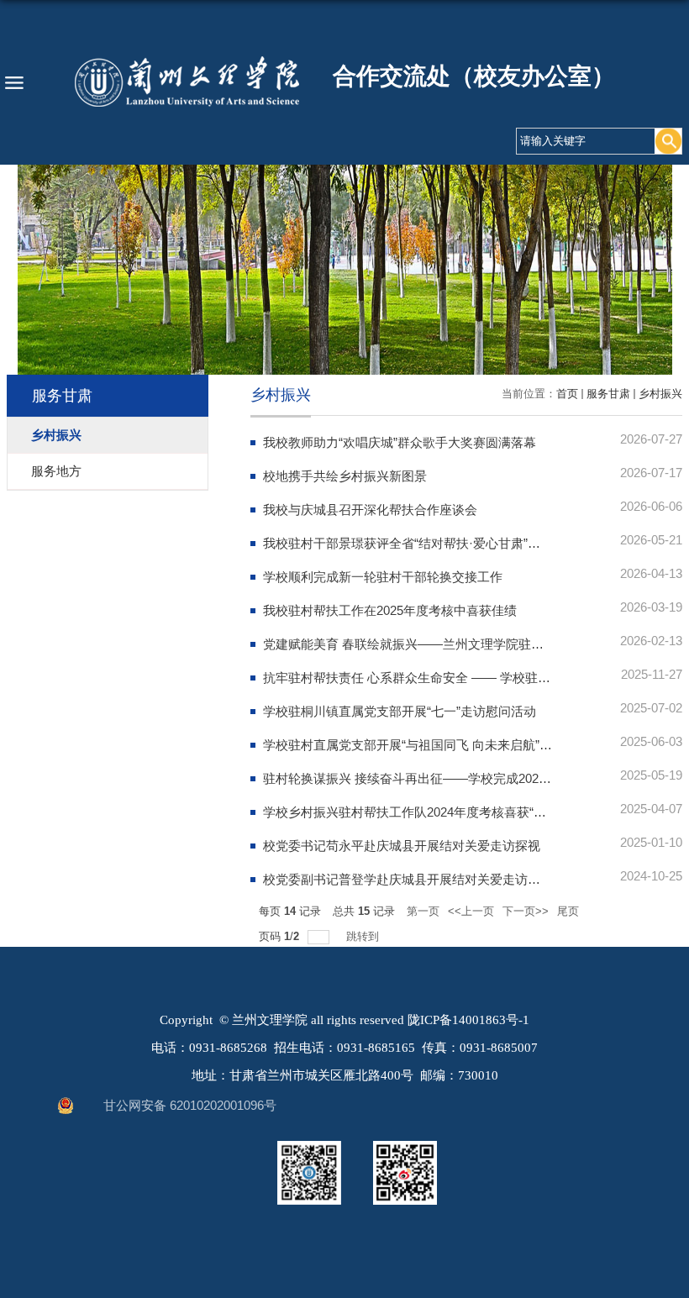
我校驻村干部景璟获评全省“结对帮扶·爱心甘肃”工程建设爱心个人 (446, 543)
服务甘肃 (608, 393)
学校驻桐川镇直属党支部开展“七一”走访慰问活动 (399, 711)
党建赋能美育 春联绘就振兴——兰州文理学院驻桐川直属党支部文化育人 (466, 644)
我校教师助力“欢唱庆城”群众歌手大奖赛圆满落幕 (399, 442)
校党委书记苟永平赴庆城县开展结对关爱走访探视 (401, 845)
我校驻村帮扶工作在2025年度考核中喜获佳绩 (390, 610)
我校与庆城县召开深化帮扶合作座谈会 (370, 509)
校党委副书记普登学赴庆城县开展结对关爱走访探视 (408, 879)
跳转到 (364, 936)
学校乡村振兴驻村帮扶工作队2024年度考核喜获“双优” (413, 812)
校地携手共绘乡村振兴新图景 (345, 476)
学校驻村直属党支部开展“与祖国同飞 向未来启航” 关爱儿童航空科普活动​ (466, 745)
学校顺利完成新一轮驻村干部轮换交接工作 (382, 577)
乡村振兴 (660, 393)
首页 (567, 393)
